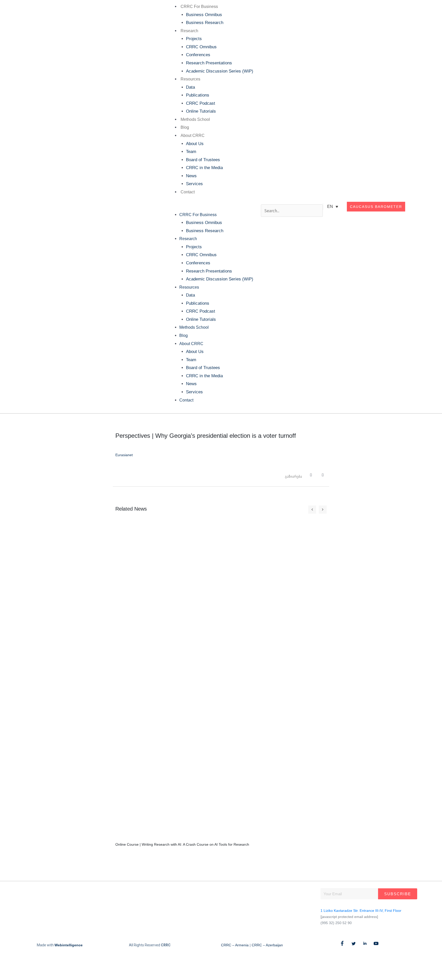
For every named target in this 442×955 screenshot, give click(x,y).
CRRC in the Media (204, 167)
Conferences (198, 54)
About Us (195, 143)
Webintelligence (68, 945)
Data (190, 87)
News (191, 175)
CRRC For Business (199, 6)
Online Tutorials (201, 111)
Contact (188, 192)
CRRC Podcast (200, 103)
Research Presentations (209, 63)
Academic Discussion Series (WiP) (219, 71)
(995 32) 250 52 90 (336, 923)
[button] (209, 207)
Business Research (204, 22)
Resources (190, 79)
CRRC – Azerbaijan (267, 945)
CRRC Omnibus (201, 46)
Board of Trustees (203, 159)
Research (189, 31)
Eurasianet (124, 455)
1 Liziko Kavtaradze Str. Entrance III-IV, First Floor (361, 911)
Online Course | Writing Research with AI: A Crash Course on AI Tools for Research (182, 844)
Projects (194, 38)
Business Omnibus (204, 14)
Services (194, 183)
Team (191, 151)
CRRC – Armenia (235, 945)
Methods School (195, 119)
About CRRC (193, 135)
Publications (197, 95)
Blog (185, 127)
